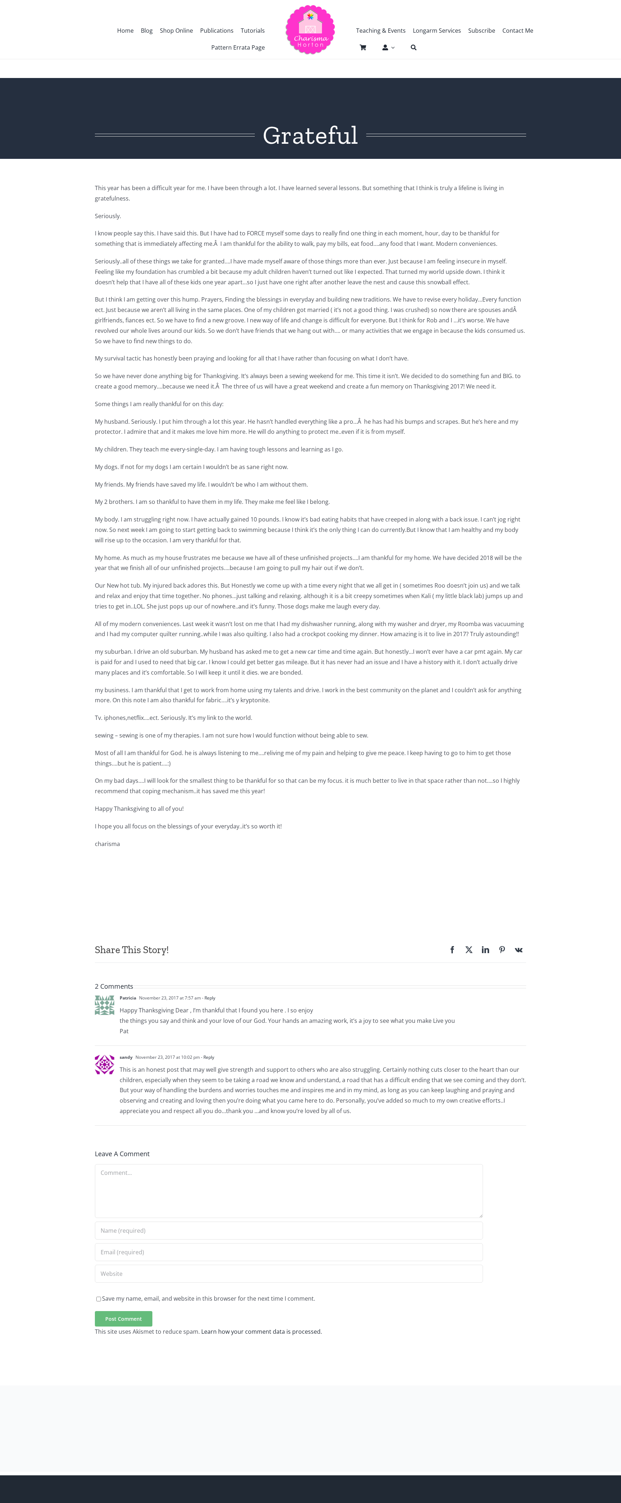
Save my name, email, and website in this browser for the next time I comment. (208, 1298)
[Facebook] (452, 949)
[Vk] (518, 949)
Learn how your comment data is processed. (261, 1332)
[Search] (410, 47)
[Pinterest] (502, 949)
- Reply (208, 998)
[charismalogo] (310, 7)
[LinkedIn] (485, 949)
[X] (469, 949)
